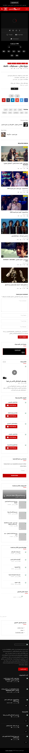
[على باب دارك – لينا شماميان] (24, 729)
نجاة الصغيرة (25, 172)
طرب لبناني (25, 147)
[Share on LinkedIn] (12, 100)
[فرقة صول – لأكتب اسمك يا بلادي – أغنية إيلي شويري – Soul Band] (24, 681)
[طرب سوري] (24, 584)
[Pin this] (4, 100)
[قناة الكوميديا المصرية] (22, 448)
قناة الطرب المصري (12, 402)
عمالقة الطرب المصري (12, 423)
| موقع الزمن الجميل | (9, 750)
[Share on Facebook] (26, 100)
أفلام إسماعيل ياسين (15, 559)
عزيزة (22, 112)
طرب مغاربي (19, 63)
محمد (10, 112)
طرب (27, 63)
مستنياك (4, 112)
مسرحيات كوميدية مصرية (14, 574)
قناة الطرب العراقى (13, 434)
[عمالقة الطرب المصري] (22, 427)
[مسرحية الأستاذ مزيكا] (22, 515)
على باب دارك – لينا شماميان (12, 725)
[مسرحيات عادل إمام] (24, 553)
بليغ (15, 109)
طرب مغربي (14, 63)
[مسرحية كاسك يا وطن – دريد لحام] (22, 537)
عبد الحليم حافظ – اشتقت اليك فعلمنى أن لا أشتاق (16, 284)
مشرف (15, 525)
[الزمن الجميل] (14, 9)
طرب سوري (17, 582)
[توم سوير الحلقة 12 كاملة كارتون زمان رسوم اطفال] (24, 739)
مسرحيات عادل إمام (15, 551)
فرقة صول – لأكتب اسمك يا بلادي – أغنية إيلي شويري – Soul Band (14, 5)
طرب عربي (23, 63)
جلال (11, 109)
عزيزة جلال (9, 63)
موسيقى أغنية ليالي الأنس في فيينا (16, 381)
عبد (26, 112)
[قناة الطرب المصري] (22, 405)
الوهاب (20, 109)
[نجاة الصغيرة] (24, 569)
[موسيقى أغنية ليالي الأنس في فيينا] (24, 718)
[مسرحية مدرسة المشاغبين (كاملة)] (22, 505)
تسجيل (21, 630)
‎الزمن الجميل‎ (17, 350)
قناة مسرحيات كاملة (12, 412)
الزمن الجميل (23, 383)
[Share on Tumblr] (8, 100)
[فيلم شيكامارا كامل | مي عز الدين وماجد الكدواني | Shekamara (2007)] (24, 692)
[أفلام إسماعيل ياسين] (24, 561)
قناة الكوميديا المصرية (12, 444)
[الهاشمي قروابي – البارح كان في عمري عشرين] (25, 124)
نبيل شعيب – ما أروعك (12, 134)
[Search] (2, 9)
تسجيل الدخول (20, 627)
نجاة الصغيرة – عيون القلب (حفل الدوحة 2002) (17, 188)
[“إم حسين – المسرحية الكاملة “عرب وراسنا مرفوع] (22, 526)
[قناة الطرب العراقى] (22, 437)
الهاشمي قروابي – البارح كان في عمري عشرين (11, 124)
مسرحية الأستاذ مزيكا (12, 512)
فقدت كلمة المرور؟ (19, 632)
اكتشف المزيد (23, 669)
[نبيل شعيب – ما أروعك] (3, 134)
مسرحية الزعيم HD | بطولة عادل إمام (15, 495)
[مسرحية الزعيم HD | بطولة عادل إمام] (14, 494)
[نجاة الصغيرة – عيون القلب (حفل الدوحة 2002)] (24, 703)
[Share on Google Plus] (17, 100)
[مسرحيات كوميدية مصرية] (24, 576)
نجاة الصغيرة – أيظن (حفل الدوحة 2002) (19, 212)
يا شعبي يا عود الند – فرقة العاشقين (19, 236)
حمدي (6, 109)
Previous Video (24, 120)
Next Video (3, 130)
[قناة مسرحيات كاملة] (22, 416)
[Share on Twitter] (21, 100)
